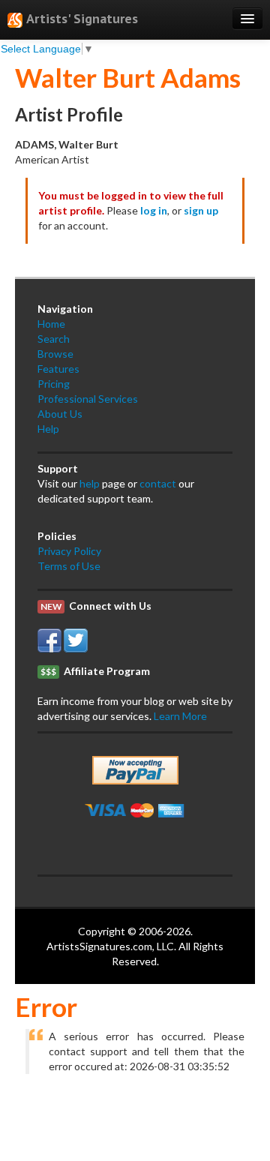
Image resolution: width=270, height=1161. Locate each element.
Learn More (180, 716)
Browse (56, 353)
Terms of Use (69, 566)
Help (48, 428)
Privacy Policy (69, 550)
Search (54, 338)
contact (158, 483)
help (90, 483)
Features (59, 368)
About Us (60, 413)
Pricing (54, 383)
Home (51, 323)
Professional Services (88, 398)
